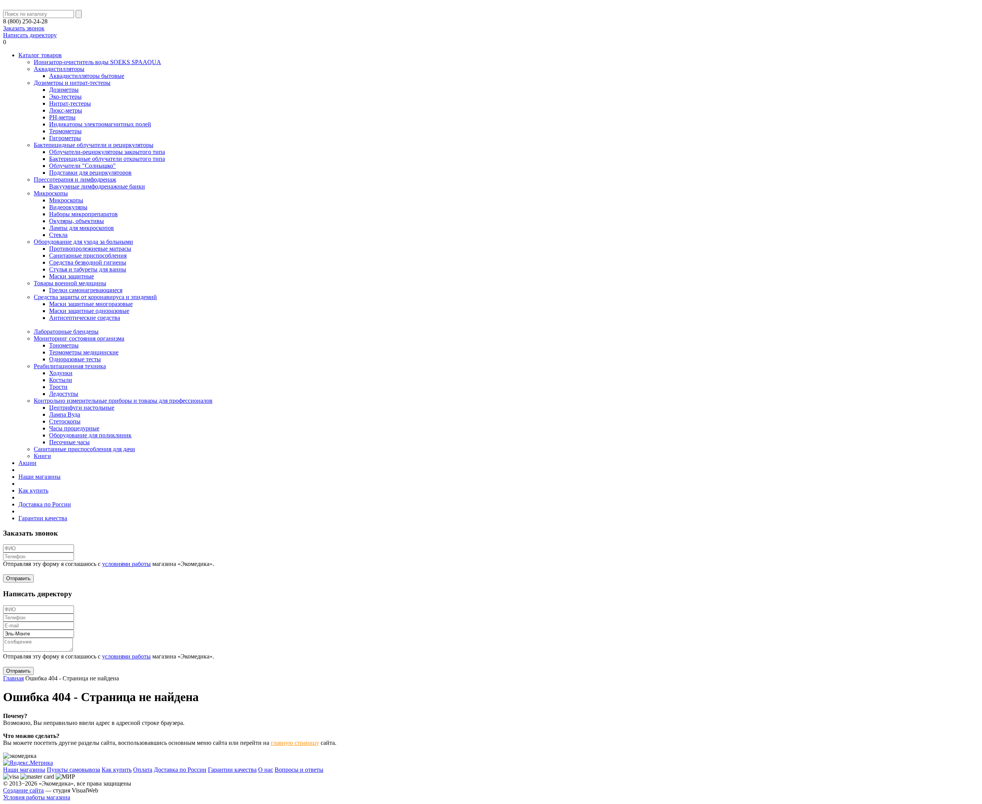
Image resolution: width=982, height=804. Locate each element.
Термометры (65, 131)
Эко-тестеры (65, 96)
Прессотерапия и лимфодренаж (75, 179)
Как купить (33, 490)
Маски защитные (71, 276)
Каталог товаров (40, 55)
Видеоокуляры (68, 207)
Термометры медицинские (84, 352)
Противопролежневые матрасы (90, 248)
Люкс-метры (65, 110)
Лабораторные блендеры (66, 331)
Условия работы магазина (36, 797)
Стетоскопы (65, 421)
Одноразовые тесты (75, 359)
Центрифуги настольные (81, 407)
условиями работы (126, 564)
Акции (27, 463)
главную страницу (295, 742)
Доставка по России (44, 504)
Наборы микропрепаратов (83, 214)
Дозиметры (64, 89)
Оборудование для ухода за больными (83, 241)
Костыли (60, 380)
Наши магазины (39, 476)
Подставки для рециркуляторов (90, 172)
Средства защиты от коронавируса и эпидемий (95, 297)
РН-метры (62, 117)
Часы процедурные (74, 428)
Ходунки (60, 373)
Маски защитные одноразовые (89, 311)
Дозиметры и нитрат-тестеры (72, 82)
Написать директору (30, 35)
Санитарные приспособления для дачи (84, 449)
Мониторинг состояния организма (79, 338)
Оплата (142, 769)
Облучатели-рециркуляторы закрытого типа (107, 152)
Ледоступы (63, 393)
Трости (58, 387)
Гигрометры (65, 138)
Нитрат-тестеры (70, 103)
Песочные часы (69, 442)
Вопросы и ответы (299, 769)
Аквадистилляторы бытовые (86, 76)
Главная (13, 678)
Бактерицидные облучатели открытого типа (107, 159)
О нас (265, 769)
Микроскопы (51, 193)
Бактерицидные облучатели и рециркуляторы (93, 145)
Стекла (58, 235)
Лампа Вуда (64, 414)
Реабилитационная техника (70, 366)
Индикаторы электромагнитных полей (100, 124)
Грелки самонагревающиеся (85, 290)
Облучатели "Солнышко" (82, 165)
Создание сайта (23, 790)
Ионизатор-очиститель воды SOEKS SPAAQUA (97, 62)
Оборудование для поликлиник (90, 435)
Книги (42, 456)
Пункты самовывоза (73, 769)
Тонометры (64, 345)
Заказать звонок (23, 28)
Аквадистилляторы (59, 69)
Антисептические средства (84, 317)
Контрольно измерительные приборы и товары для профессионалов (123, 400)
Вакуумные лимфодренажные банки (97, 186)
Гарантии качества (42, 518)
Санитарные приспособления (88, 255)
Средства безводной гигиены (87, 262)
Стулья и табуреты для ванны (87, 269)
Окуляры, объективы (76, 221)
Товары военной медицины (70, 283)
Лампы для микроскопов (81, 228)
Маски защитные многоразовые (91, 304)
